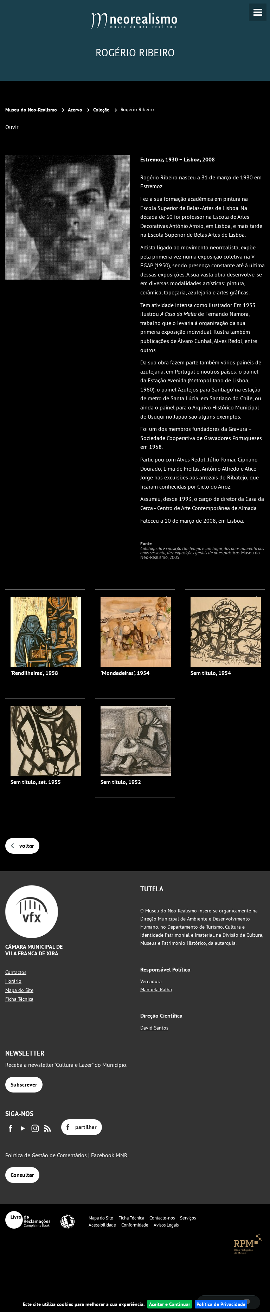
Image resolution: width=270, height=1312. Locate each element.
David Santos (154, 1028)
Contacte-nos (162, 1218)
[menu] (257, 12)
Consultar (22, 1175)
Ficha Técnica (19, 999)
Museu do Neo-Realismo (31, 109)
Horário (13, 981)
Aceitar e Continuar (169, 1304)
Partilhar (86, 1127)
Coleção (102, 109)
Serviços (188, 1218)
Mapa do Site (19, 990)
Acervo (75, 109)
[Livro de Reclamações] (27, 1220)
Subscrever (24, 1084)
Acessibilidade (102, 1225)
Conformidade (134, 1225)
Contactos (15, 972)
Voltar (26, 845)
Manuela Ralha (156, 989)
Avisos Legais (166, 1225)
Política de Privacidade (221, 1304)
